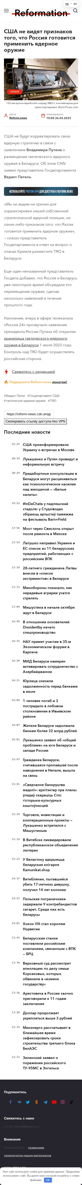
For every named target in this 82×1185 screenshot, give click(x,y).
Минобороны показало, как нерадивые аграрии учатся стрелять (47, 593)
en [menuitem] (75, 3)
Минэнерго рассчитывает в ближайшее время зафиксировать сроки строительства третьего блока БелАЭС (49, 1038)
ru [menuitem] (66, 3)
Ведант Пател (15, 395)
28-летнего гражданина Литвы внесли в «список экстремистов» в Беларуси (50, 573)
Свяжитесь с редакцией (33, 371)
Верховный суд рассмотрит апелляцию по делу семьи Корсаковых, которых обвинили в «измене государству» (47, 973)
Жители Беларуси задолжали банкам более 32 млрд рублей (50, 728)
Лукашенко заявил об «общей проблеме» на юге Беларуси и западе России (49, 745)
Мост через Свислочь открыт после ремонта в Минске (48, 531)
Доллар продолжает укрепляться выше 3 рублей (47, 1015)
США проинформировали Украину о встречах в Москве (48, 447)
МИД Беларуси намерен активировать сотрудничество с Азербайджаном (50, 666)
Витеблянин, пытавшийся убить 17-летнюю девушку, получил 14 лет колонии (46, 884)
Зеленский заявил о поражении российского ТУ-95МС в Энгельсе (44, 1063)
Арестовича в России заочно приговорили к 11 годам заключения (48, 998)
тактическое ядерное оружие (26, 400)
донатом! (59, 382)
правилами (36, 1147)
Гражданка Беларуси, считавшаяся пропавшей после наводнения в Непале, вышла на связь (50, 768)
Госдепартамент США (44, 395)
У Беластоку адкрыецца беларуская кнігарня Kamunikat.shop (43, 865)
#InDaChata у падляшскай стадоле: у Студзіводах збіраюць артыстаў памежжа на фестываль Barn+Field (48, 511)
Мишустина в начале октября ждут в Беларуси (49, 610)
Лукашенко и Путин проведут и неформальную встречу (50, 461)
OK (48, 1180)
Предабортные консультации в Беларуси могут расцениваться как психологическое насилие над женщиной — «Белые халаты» (50, 484)
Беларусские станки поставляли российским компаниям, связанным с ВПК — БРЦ (49, 946)
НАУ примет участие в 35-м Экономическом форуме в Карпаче (47, 647)
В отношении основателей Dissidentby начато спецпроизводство (46, 627)
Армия (14, 91)
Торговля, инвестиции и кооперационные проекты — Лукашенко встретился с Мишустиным (47, 822)
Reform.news (18, 117)
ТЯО (53, 400)
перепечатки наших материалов (27, 1155)
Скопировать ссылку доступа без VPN (35, 421)
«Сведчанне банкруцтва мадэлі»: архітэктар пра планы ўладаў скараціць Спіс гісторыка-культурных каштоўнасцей (50, 795)
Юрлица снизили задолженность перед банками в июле (50, 686)
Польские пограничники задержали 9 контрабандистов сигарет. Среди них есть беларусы (50, 907)
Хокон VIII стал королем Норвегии (44, 926)
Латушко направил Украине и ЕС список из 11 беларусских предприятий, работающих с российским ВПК (49, 551)
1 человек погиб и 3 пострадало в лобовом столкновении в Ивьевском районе (47, 708)
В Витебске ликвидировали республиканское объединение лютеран (50, 845)
